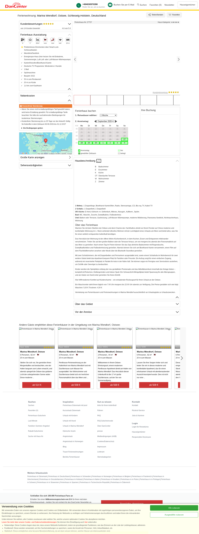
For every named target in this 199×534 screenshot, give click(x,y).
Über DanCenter (103, 426)
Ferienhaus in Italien (92, 479)
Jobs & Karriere (138, 416)
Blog (64, 447)
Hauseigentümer (187, 5)
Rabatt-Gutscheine (35, 431)
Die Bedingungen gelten (33, 128)
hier (86, 522)
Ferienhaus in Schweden (81, 476)
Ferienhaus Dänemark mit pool (75, 405)
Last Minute (32, 421)
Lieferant (100, 452)
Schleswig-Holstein (79, 15)
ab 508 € (153, 385)
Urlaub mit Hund (69, 421)
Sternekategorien (104, 457)
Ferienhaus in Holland (73, 479)
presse (100, 431)
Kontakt (135, 405)
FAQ (99, 416)
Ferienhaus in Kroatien (110, 479)
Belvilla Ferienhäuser (71, 457)
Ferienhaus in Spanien (69, 482)
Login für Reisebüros (140, 427)
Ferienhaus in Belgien (122, 476)
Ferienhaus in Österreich (120, 482)
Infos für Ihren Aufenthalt (106, 405)
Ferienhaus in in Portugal (150, 479)
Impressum (101, 447)
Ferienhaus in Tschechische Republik (94, 482)
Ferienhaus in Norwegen (102, 476)
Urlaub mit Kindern (70, 416)
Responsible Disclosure (141, 437)
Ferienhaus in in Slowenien (48, 482)
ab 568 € (114, 385)
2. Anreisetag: (82, 121)
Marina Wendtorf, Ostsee (51, 15)
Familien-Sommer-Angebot (39, 426)
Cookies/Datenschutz (105, 441)
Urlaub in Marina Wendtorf (73, 426)
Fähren (100, 410)
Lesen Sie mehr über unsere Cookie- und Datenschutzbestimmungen (29, 522)
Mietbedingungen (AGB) (107, 436)
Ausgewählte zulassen (174, 515)
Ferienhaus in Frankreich (142, 476)
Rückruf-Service (138, 410)
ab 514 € (36, 385)
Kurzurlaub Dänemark (71, 410)
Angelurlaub (68, 436)
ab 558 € (75, 385)
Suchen (143, 5)
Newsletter (169, 5)
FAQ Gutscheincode (105, 421)
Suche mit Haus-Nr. (35, 436)
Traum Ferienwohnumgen (73, 452)
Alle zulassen (174, 508)
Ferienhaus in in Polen (130, 479)
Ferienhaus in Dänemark (37, 476)
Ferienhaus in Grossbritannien (51, 479)
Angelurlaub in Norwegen (73, 441)
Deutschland (98, 15)
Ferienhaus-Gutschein (37, 416)
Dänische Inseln (69, 431)
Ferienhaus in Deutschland (59, 476)
